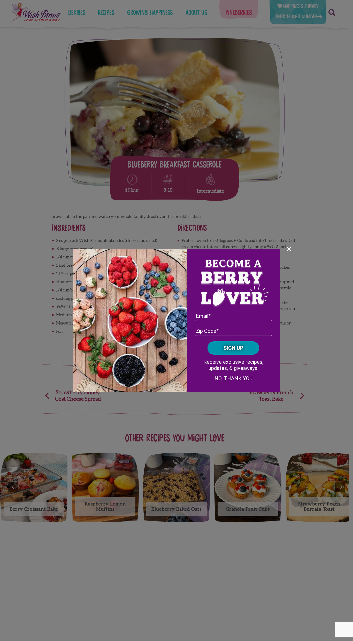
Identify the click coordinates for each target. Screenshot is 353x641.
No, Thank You (233, 378)
